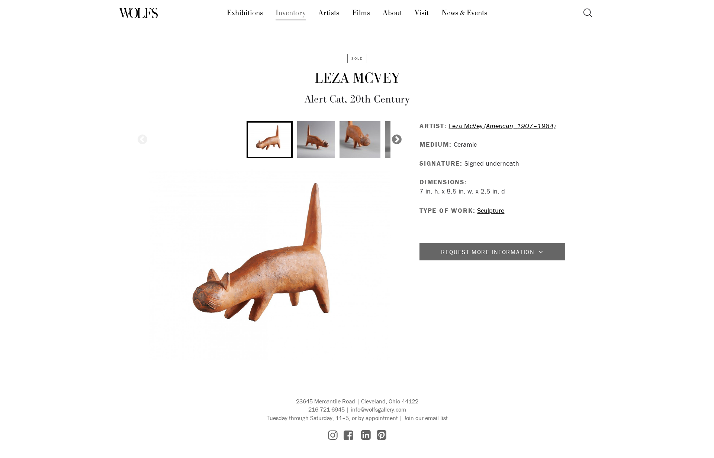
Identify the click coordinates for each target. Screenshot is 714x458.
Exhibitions (245, 13)
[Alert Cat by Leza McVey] (269, 264)
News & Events (464, 13)
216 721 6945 (326, 409)
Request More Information (487, 252)
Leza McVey (357, 78)
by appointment (378, 418)
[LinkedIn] (366, 435)
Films (361, 13)
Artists (328, 13)
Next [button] (396, 139)
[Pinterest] (381, 435)
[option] (269, 139)
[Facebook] (348, 435)
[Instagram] (333, 435)
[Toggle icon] (587, 13)
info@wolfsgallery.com (378, 409)
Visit (422, 13)
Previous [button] (142, 139)
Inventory (291, 13)
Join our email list (426, 418)
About (392, 13)
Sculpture (490, 210)
